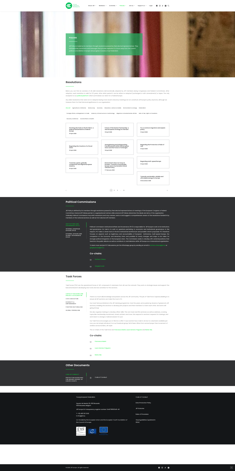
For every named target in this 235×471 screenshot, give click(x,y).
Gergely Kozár (99, 266)
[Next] (166, 191)
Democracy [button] (91, 108)
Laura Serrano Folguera (134, 330)
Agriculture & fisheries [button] (79, 108)
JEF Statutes (140, 408)
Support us (141, 5)
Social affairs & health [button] (87, 118)
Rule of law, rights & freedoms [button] (148, 113)
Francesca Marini (120, 330)
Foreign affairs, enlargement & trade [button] (78, 113)
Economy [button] (100, 108)
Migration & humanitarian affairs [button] (127, 113)
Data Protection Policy (143, 403)
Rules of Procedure (142, 414)
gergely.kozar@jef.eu (97, 248)
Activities (112, 5)
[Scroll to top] (231, 467)
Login (151, 5)
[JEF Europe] (73, 5)
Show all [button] (68, 108)
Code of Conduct (142, 397)
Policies (122, 5)
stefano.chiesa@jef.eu (157, 245)
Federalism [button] (142, 108)
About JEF (91, 5)
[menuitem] (92, 5)
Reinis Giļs (148, 330)
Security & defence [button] (72, 118)
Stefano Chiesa (100, 259)
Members (102, 5)
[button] (157, 5)
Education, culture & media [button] (112, 108)
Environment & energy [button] (130, 108)
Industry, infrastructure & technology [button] (103, 113)
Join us (131, 5)
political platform (83, 96)
